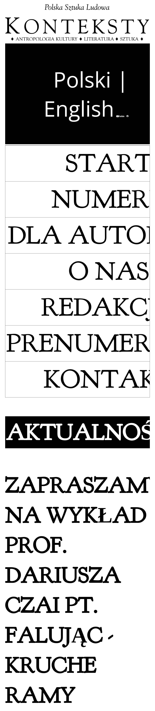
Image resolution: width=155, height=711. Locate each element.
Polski (82, 79)
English (79, 108)
